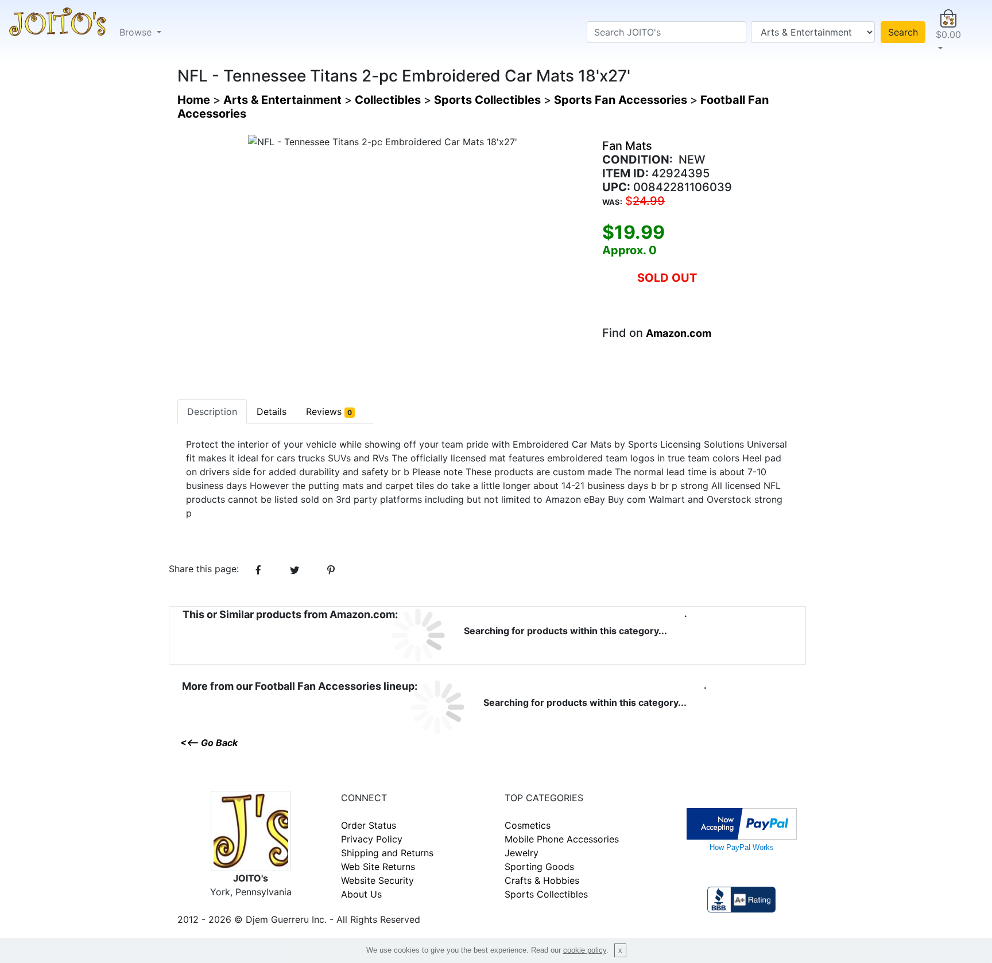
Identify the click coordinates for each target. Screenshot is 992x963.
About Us (361, 894)
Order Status (368, 825)
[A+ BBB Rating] (741, 898)
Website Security (377, 880)
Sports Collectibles (546, 894)
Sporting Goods (539, 866)
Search (903, 32)
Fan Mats (627, 146)
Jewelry (521, 853)
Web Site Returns (378, 866)
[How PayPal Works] (742, 823)
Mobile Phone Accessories (562, 839)
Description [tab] (212, 411)
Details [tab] (271, 411)
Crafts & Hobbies (542, 880)
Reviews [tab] (329, 411)
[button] (948, 32)
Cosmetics (528, 825)
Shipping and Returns (387, 853)
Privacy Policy (371, 839)
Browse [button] (136, 32)
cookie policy (584, 950)
